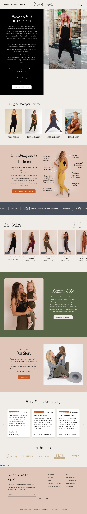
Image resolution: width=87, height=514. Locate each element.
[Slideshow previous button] (3, 424)
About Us (51, 474)
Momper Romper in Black (12, 257)
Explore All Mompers (22, 87)
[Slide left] (74, 225)
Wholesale (69, 486)
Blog (67, 474)
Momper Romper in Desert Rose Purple (30, 257)
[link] (13, 121)
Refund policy (36, 509)
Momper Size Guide (54, 483)
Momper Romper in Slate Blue (66, 257)
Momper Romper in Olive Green (48, 257)
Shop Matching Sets (63, 317)
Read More (24, 377)
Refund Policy (70, 483)
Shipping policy (63, 509)
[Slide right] (80, 225)
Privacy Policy (70, 477)
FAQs (49, 480)
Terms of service (54, 509)
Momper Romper (28, 509)
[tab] (65, 67)
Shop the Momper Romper (24, 191)
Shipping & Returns (54, 486)
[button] (6, 4)
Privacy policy (45, 509)
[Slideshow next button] (83, 424)
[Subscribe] (34, 495)
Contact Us (51, 477)
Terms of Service (71, 480)
